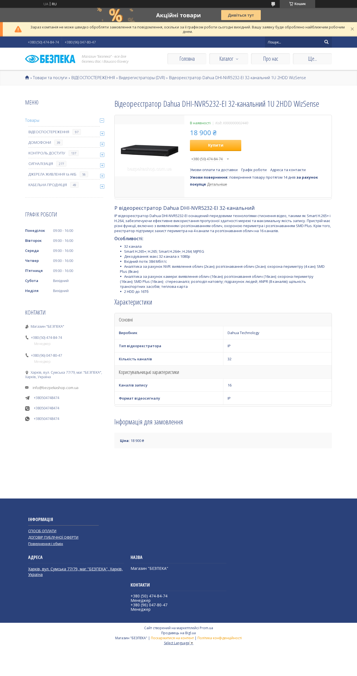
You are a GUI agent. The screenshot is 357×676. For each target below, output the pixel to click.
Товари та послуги (50, 78)
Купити (215, 145)
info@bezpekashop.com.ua (55, 387)
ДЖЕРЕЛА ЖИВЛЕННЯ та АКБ (52, 174)
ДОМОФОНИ (39, 142)
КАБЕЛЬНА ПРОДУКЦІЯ (47, 184)
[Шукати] (326, 42)
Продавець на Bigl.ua (178, 633)
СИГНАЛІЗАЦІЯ (40, 163)
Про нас (270, 58)
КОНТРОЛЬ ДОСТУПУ (46, 152)
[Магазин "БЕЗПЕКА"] (50, 59)
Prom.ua (206, 628)
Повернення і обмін (45, 543)
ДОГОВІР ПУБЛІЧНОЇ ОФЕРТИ (53, 537)
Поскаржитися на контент (172, 638)
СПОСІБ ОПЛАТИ (42, 530)
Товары (32, 120)
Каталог (226, 58)
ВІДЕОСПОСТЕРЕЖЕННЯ (93, 78)
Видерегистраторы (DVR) (142, 78)
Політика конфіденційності (219, 638)
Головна (187, 58)
